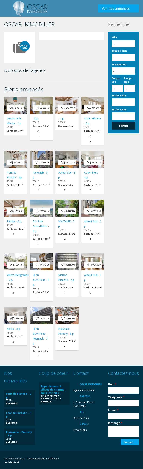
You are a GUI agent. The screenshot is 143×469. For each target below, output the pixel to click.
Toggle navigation (7, 9)
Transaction (119, 64)
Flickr (120, 459)
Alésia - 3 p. (14, 329)
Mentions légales (35, 458)
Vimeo (137, 459)
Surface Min (119, 95)
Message (115, 423)
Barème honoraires (14, 458)
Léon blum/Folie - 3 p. (41, 279)
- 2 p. (36, 118)
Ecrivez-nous (80, 429)
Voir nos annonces (116, 8)
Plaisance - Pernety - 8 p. (19, 433)
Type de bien (119, 51)
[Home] (30, 8)
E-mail (113, 410)
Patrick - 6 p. (14, 221)
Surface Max (119, 109)
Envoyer (128, 442)
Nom (112, 384)
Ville (114, 37)
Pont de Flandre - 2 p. (18, 395)
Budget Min (116, 80)
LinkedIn (128, 459)
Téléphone (116, 397)
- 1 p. (61, 118)
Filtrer (123, 125)
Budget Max (128, 80)
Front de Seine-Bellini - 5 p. (41, 226)
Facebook (112, 459)
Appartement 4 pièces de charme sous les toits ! (52, 389)
